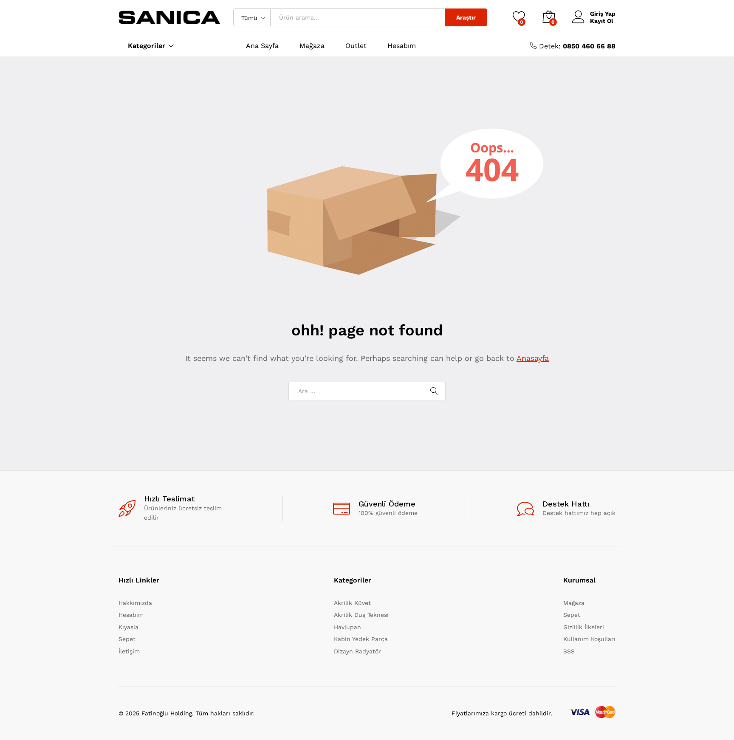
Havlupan (347, 627)
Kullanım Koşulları (589, 639)
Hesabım (401, 45)
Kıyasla (128, 627)
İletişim (129, 651)
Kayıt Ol (601, 20)
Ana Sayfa (262, 45)
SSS (569, 651)
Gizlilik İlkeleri (583, 627)
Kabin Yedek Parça (361, 639)
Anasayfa (533, 358)
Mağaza (312, 45)
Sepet (127, 639)
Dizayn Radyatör (357, 651)
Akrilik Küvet (352, 602)
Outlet (356, 45)
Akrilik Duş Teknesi (361, 614)
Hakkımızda (135, 602)
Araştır (466, 17)
